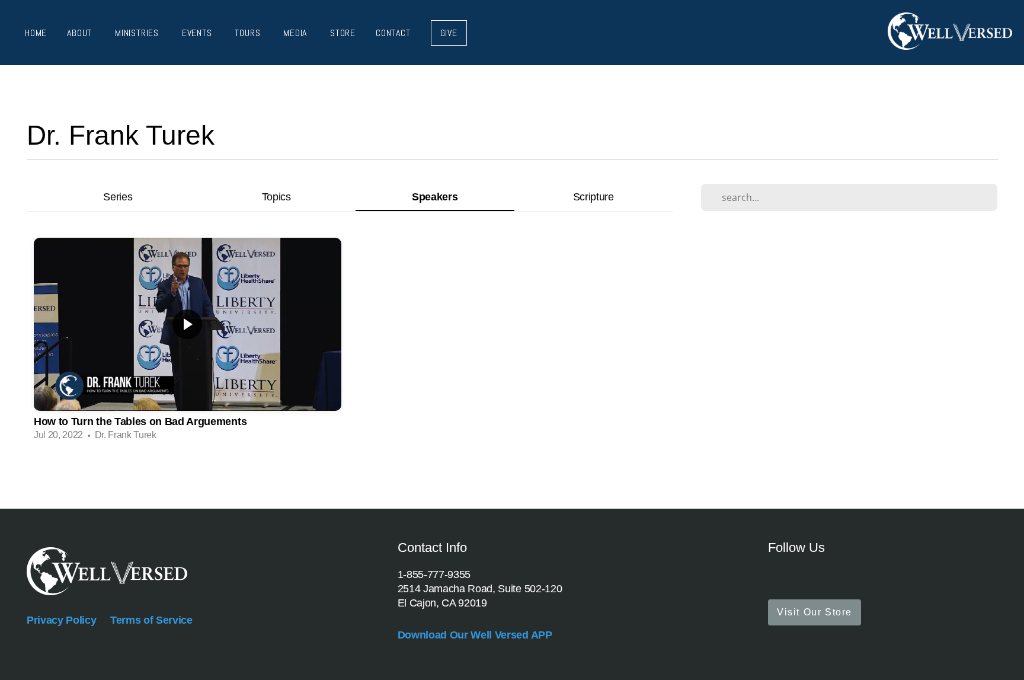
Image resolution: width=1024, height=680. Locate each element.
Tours (249, 33)
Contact (393, 33)
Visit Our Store (814, 612)
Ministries (138, 33)
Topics (276, 196)
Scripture (593, 196)
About (81, 33)
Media (296, 33)
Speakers (434, 196)
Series (117, 196)
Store (343, 33)
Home (36, 33)
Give (448, 33)
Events (198, 33)
